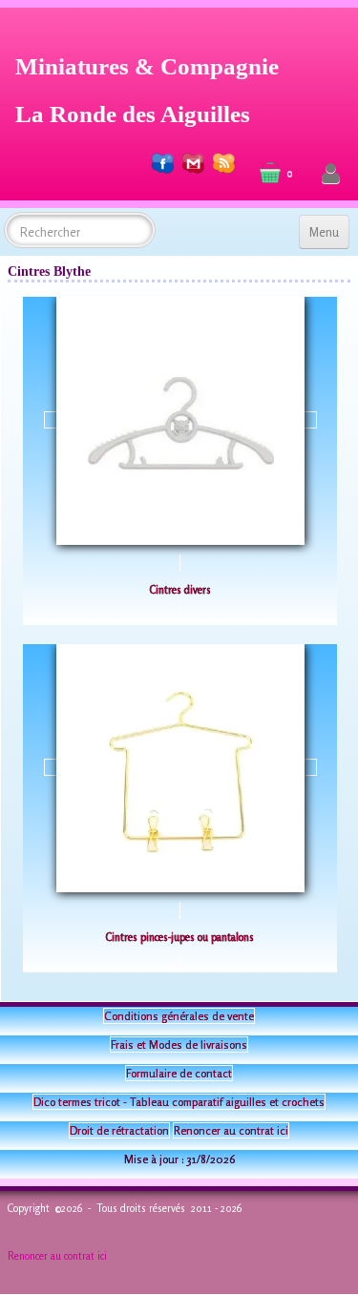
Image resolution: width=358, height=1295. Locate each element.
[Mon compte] (330, 174)
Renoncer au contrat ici (231, 1130)
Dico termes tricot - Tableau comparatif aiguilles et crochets (179, 1102)
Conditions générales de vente (179, 1016)
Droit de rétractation (119, 1130)
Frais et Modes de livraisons (179, 1044)
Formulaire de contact (179, 1073)
